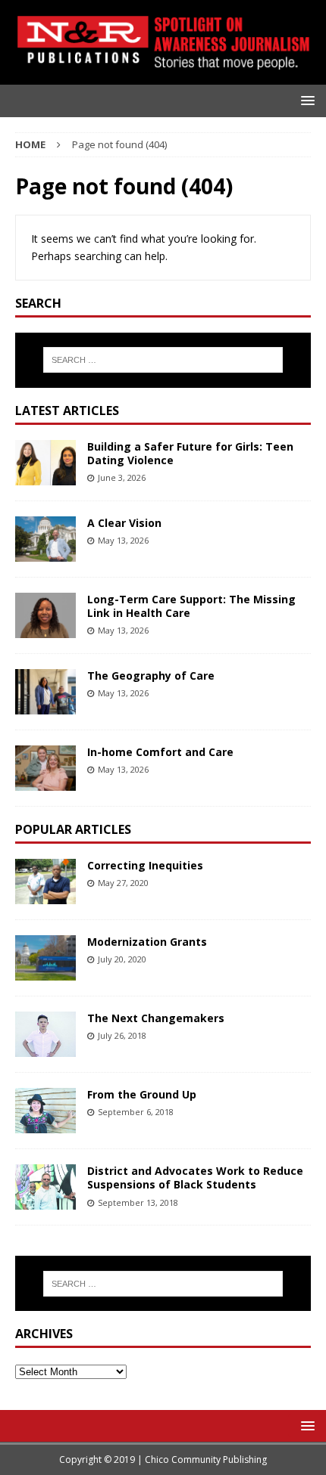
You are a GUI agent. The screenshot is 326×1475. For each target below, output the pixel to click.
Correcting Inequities (145, 865)
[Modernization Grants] (45, 958)
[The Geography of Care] (45, 691)
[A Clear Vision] (45, 539)
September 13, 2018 (138, 1202)
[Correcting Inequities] (45, 881)
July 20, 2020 (122, 959)
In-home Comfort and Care (160, 752)
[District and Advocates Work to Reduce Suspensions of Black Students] (45, 1187)
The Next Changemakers (155, 1018)
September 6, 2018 (136, 1111)
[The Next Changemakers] (45, 1034)
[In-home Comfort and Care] (45, 768)
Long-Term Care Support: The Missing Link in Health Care (191, 606)
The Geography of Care (151, 675)
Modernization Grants (147, 941)
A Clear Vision (124, 523)
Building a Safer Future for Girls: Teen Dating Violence (190, 453)
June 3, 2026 (122, 477)
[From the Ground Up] (45, 1110)
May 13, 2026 (123, 540)
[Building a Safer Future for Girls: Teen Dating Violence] (45, 462)
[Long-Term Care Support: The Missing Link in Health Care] (45, 615)
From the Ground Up (141, 1094)
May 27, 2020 (123, 882)
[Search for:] (163, 360)
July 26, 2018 (122, 1035)
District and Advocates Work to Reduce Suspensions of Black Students (195, 1177)
